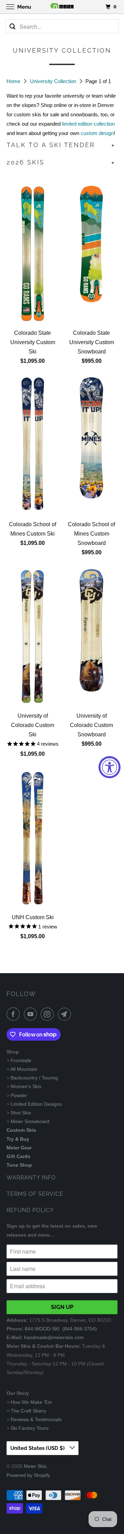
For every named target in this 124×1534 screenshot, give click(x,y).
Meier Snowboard (30, 1121)
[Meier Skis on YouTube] (32, 1014)
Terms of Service (35, 1194)
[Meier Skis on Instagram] (48, 1014)
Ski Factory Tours (30, 1428)
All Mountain (23, 1069)
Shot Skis (21, 1112)
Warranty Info (31, 1177)
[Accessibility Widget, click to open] (110, 767)
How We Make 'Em (31, 1402)
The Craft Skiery (28, 1411)
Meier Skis (35, 1466)
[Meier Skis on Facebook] (14, 1014)
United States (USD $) (38, 1448)
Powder (19, 1095)
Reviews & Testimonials (36, 1419)
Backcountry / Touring (34, 1077)
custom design (97, 133)
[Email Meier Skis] (66, 1014)
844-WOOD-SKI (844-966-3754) (61, 1328)
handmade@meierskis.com (54, 1337)
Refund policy (30, 1210)
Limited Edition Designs (36, 1104)
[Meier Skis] (62, 7)
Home (14, 81)
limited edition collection (88, 124)
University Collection (54, 81)
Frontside (21, 1060)
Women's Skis (26, 1086)
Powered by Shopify (28, 1475)
